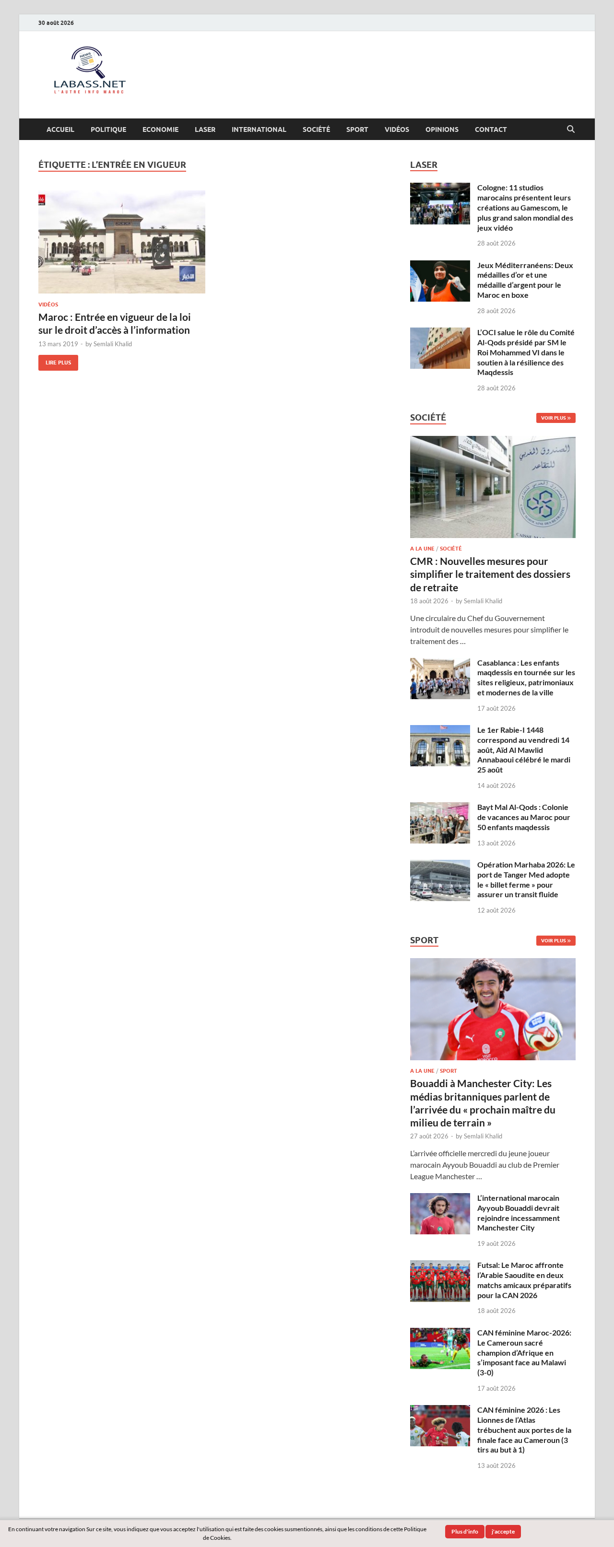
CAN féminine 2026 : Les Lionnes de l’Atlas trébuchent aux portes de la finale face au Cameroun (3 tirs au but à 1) (524, 1429)
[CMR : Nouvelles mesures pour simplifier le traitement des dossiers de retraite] (493, 441)
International (259, 129)
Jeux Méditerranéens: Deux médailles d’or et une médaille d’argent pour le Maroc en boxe (525, 279)
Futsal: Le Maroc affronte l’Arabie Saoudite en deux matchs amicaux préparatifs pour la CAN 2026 (524, 1279)
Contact (491, 129)
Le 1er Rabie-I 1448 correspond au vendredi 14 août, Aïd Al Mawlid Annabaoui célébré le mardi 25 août (523, 749)
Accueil (60, 129)
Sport (357, 129)
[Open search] (571, 129)
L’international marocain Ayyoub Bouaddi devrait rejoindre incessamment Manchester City (518, 1212)
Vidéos (397, 129)
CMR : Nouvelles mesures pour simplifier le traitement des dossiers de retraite (490, 574)
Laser (205, 129)
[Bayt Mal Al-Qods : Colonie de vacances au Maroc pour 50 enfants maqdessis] (440, 807)
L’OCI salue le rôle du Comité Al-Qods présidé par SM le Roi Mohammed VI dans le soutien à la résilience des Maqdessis (526, 352)
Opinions (442, 129)
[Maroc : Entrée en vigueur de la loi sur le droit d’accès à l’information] (121, 241)
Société (316, 129)
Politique (108, 129)
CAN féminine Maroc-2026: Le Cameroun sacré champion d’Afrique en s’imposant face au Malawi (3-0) (524, 1352)
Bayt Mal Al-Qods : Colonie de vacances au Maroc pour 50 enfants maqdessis (523, 817)
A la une (422, 548)
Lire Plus (54, 360)
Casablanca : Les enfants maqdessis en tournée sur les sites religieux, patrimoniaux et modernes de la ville (526, 677)
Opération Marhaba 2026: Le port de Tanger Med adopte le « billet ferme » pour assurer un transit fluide (526, 879)
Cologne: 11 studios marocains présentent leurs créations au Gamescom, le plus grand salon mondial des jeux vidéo (525, 207)
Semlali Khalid (113, 344)
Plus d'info (464, 1531)
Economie (160, 129)
